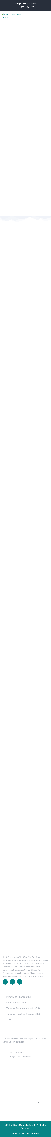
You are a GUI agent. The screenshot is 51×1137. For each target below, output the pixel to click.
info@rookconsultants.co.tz (27, 3)
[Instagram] (19, 982)
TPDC (9, 1019)
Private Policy (33, 1133)
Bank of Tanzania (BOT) (18, 1002)
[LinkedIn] (5, 982)
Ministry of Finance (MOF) (19, 997)
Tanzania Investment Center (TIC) (23, 1014)
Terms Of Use (18, 1133)
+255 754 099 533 (19, 1052)
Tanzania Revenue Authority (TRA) (23, 1008)
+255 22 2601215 (26, 7)
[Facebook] (12, 982)
